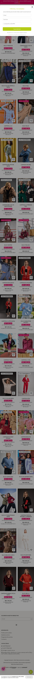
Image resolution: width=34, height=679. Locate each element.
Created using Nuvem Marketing (17, 34)
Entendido (29, 677)
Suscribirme (17, 29)
